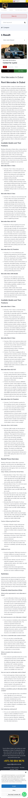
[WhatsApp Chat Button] (24, 794)
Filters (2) (14, 16)
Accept (14, 786)
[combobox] (14, 40)
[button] (26, 772)
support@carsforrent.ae (14, 764)
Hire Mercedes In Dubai (21, 10)
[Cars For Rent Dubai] (5, 5)
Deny (14, 790)
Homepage (4, 10)
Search (11, 10)
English (17, 1)
